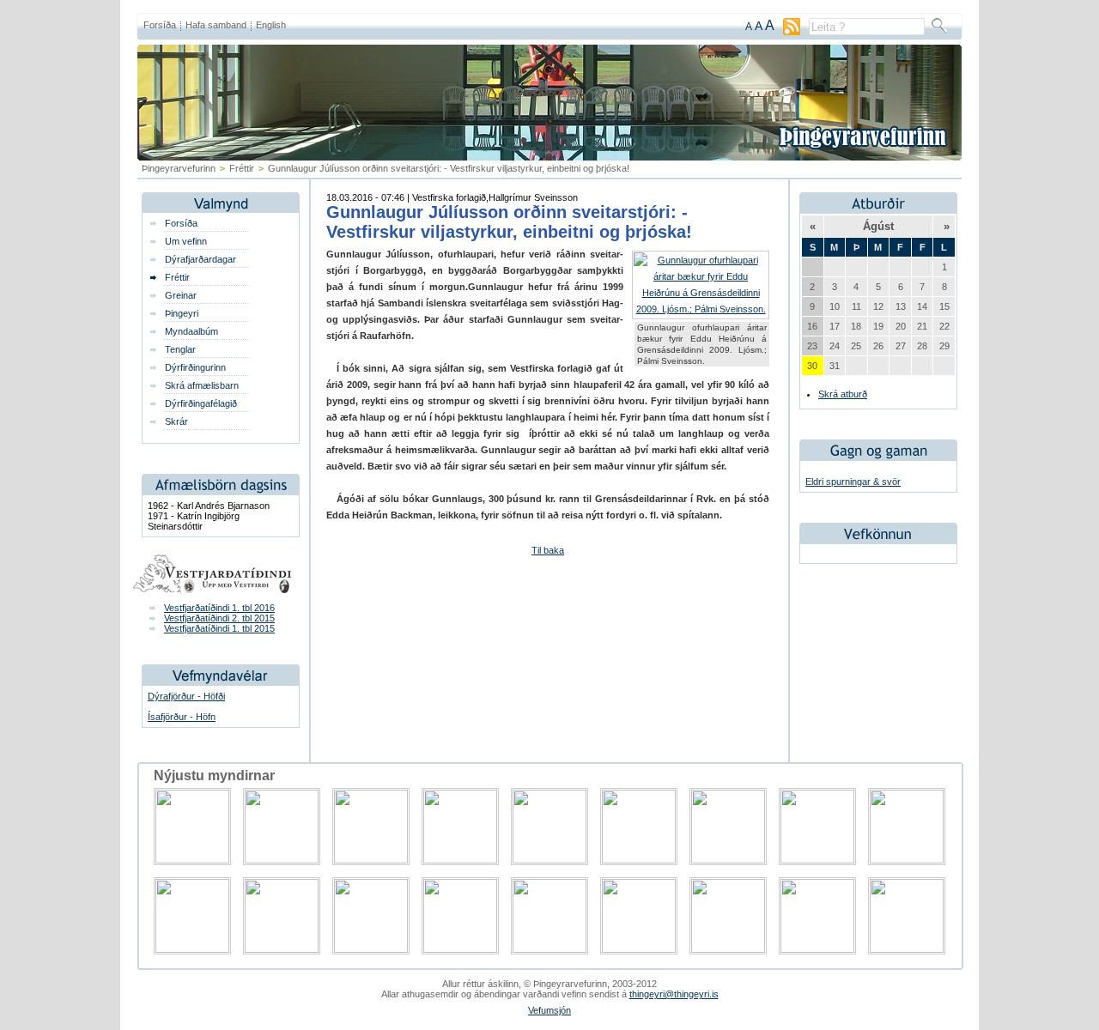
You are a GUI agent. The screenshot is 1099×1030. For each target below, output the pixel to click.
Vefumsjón (549, 1010)
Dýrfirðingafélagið (201, 403)
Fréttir (241, 168)
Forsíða (159, 25)
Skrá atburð (842, 394)
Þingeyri (181, 313)
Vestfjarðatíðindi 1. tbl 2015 (219, 628)
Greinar (181, 295)
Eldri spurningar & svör (853, 481)
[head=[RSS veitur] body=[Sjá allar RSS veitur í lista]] (791, 32)
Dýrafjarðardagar (200, 259)
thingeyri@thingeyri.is (674, 994)
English (271, 25)
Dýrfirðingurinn (195, 367)
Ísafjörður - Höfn (182, 717)
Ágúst (878, 226)
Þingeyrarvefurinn (179, 168)
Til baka (547, 550)
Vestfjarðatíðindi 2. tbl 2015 (219, 618)
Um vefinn (186, 241)
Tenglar (180, 349)
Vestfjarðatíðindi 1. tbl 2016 (219, 608)
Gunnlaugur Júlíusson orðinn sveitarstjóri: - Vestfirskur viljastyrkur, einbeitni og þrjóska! (509, 222)
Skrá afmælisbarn (202, 385)
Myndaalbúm (191, 331)
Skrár (176, 421)
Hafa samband (215, 25)
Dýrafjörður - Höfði (186, 696)
